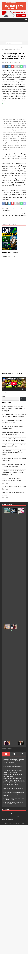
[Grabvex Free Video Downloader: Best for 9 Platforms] (21, 510)
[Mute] (22, 389)
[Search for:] (14, 43)
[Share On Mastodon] (24, 66)
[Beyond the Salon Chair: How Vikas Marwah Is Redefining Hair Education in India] (7, 743)
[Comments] (22, 754)
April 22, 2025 (6, 62)
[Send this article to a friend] (15, 66)
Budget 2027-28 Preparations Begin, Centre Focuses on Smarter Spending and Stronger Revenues (13, 452)
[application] (14, 384)
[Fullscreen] (24, 389)
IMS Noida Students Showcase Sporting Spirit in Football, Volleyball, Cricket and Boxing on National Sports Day (14, 472)
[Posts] (6, 754)
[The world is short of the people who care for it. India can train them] (14, 687)
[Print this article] (18, 66)
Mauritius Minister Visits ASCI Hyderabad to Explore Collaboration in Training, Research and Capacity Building (13, 408)
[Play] (3, 389)
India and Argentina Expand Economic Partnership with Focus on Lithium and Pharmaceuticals (11, 480)
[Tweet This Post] (6, 66)
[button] (26, 20)
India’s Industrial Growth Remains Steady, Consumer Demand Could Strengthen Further (13, 784)
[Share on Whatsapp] (21, 66)
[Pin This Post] (12, 66)
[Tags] (14, 754)
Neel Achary (14, 62)
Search (3, 396)
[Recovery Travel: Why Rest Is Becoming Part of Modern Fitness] (7, 510)
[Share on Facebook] (3, 66)
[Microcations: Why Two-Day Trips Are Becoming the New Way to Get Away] (7, 626)
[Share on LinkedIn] (9, 66)
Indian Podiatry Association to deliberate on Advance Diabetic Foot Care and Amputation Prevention (13, 494)
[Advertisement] (14, 31)
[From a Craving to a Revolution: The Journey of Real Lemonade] (21, 743)
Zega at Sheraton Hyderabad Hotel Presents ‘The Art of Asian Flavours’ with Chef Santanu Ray (13, 766)
